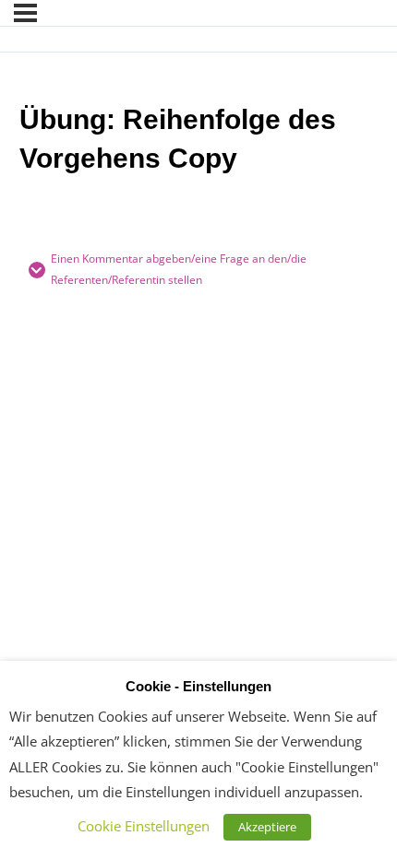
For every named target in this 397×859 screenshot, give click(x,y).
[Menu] (25, 13)
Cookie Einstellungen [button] (144, 826)
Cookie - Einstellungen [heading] (198, 686)
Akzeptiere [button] (267, 826)
